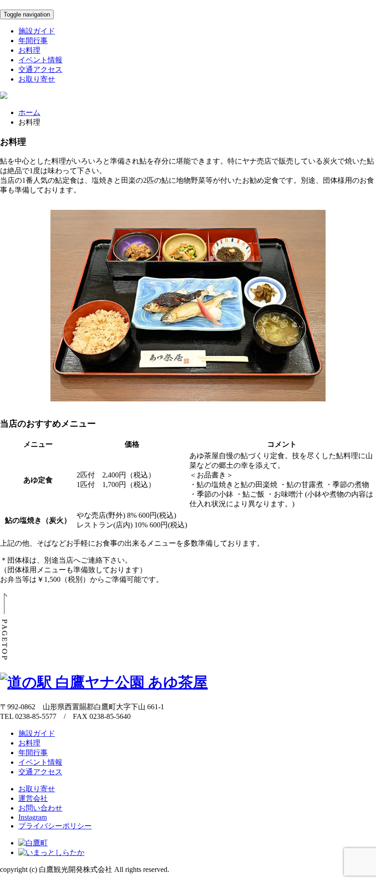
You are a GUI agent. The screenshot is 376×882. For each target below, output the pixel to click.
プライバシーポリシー (55, 826)
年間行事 (33, 40)
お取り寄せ (36, 79)
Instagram (32, 817)
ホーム (29, 112)
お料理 (29, 50)
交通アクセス (40, 69)
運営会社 (33, 798)
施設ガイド (36, 31)
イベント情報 (40, 60)
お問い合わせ (40, 808)
